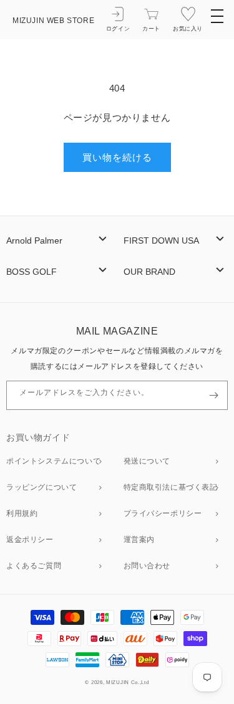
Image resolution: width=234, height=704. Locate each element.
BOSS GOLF (31, 272)
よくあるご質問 (33, 565)
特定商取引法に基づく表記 (171, 487)
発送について (147, 461)
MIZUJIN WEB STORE (53, 20)
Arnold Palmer (34, 240)
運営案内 (139, 539)
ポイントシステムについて (53, 461)
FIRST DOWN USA (161, 240)
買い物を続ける (117, 157)
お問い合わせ (147, 565)
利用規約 (21, 513)
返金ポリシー (30, 539)
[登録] (213, 395)
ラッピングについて (41, 487)
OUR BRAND (149, 272)
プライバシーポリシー (163, 513)
